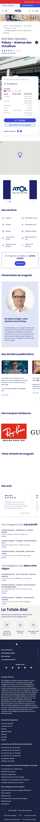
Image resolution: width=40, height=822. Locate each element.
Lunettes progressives (8, 774)
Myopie (3, 740)
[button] (20, 155)
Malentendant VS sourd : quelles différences (16, 790)
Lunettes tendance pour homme (12, 783)
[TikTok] (21, 132)
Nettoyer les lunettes (8, 772)
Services (4, 734)
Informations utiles (8, 653)
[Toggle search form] (6, 10)
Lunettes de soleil (7, 723)
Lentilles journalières (8, 758)
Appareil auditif (6, 732)
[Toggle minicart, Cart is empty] (36, 10)
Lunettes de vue (6, 726)
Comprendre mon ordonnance (11, 769)
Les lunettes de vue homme (10, 750)
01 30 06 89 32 (12, 84)
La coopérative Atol (8, 660)
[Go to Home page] (18, 10)
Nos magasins (9, 5)
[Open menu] (3, 11)
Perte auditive (6, 793)
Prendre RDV (28, 5)
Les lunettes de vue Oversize (11, 753)
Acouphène (5, 804)
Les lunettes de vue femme (10, 747)
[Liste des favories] (33, 11)
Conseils (4, 737)
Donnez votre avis (8, 53)
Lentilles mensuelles (8, 761)
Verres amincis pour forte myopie (12, 777)
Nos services (5, 656)
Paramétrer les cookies (29, 819)
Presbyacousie (6, 801)
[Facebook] (18, 132)
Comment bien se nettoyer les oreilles (14, 798)
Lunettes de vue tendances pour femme (15, 780)
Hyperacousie (5, 796)
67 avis (19, 51)
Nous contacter (6, 650)
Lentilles (4, 729)
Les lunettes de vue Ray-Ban (10, 756)
